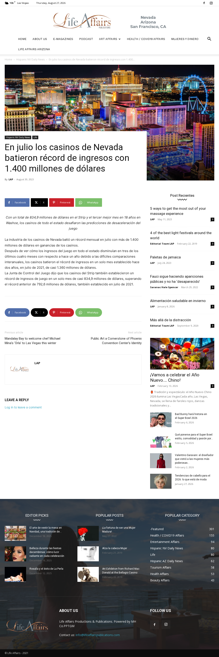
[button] (209, 39)
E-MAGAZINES (63, 39)
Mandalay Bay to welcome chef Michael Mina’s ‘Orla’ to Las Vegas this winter (32, 341)
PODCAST (86, 39)
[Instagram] (211, 3)
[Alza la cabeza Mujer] (88, 553)
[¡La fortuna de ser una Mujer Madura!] (88, 533)
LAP (11, 179)
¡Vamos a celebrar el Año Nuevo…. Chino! (174, 377)
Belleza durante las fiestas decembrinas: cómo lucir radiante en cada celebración (47, 552)
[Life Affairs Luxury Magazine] (109, 20)
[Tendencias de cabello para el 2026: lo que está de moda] (161, 481)
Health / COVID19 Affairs (146, 39)
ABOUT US (40, 39)
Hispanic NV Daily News (30, 59)
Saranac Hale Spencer (164, 287)
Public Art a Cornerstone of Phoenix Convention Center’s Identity (116, 341)
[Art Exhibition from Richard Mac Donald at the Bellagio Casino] (88, 574)
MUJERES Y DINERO (184, 39)
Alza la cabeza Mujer (114, 548)
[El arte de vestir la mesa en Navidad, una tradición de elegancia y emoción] (15, 533)
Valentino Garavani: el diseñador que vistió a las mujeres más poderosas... (194, 459)
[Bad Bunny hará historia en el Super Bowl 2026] (161, 419)
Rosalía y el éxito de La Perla (46, 568)
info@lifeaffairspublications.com (98, 635)
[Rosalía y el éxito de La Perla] (15, 574)
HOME (22, 39)
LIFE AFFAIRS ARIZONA (34, 49)
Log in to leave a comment (23, 407)
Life (35, 137)
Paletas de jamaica (165, 257)
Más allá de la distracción (170, 320)
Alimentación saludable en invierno (178, 301)
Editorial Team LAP (162, 243)
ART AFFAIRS (108, 39)
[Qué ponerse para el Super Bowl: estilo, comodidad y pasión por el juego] (161, 440)
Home (8, 59)
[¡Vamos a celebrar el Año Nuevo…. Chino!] (182, 354)
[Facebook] (204, 3)
